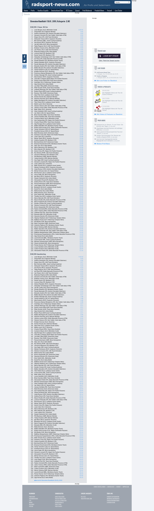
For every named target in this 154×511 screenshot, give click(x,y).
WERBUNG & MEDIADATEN (113, 499)
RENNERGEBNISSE (59, 502)
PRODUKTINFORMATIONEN (113, 501)
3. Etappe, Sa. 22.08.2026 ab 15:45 (107, 73)
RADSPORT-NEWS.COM (86, 499)
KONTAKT (118, 487)
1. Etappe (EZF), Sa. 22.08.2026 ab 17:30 (109, 76)
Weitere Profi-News (103, 144)
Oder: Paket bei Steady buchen (109, 60)
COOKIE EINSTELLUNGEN (99, 487)
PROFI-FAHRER (58, 506)
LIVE (30, 501)
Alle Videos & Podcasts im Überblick (109, 114)
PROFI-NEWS (32, 497)
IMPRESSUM (126, 487)
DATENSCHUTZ (110, 487)
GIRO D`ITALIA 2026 (59, 497)
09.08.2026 (112, 92)
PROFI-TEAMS (58, 504)
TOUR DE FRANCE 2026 (60, 499)
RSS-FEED (83, 497)
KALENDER (31, 504)
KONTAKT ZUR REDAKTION (113, 497)
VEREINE (31, 506)
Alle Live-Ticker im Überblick (107, 81)
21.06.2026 (112, 108)
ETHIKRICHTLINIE (111, 502)
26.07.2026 (112, 100)
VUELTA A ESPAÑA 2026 (61, 501)
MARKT (30, 502)
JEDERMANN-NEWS (33, 499)
